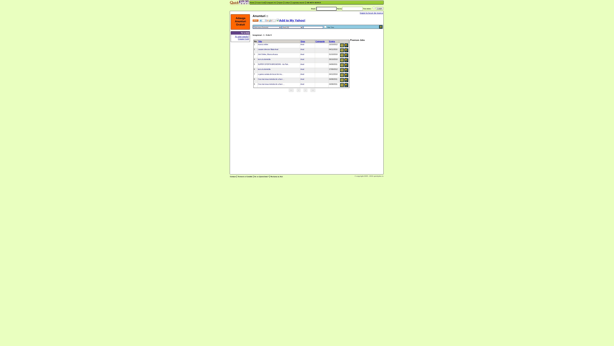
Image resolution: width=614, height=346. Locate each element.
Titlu (260, 41)
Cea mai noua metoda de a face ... (271, 79)
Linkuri (287, 3)
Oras (303, 41)
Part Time (330, 27)
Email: (313, 9)
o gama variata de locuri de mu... (270, 74)
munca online (263, 44)
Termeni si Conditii (245, 176)
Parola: (339, 9)
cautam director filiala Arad (268, 49)
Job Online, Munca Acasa (268, 54)
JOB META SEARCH (313, 3)
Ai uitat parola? (242, 36)
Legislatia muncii (298, 3)
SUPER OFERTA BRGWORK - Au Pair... (273, 64)
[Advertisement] (241, 92)
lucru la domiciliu (264, 59)
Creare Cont (260, 3)
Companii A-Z (271, 3)
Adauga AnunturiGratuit (240, 21)
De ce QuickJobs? (261, 176)
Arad (302, 44)
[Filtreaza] (380, 28)
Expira (332, 41)
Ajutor (280, 3)
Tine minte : (367, 9)
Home (252, 3)
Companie (320, 41)
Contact (233, 176)
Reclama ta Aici (277, 176)
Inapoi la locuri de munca (371, 13)
